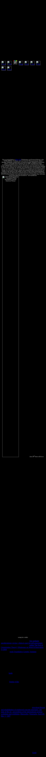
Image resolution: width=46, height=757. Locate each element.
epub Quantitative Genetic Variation (23, 652)
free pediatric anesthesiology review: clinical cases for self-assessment (21, 642)
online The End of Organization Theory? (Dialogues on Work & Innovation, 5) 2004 (22, 647)
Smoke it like (14, 682)
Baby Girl (18, 159)
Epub (34, 753)
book (11, 673)
